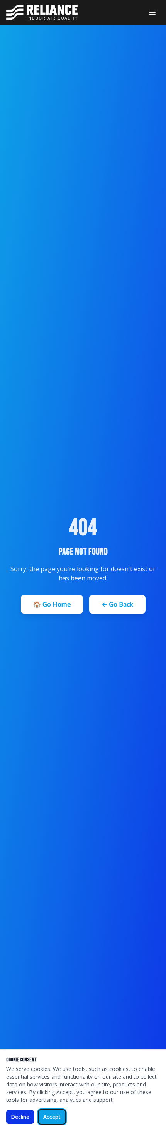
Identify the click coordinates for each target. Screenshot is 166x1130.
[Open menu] (152, 12)
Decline (20, 1116)
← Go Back (117, 604)
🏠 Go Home (52, 604)
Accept (52, 1116)
